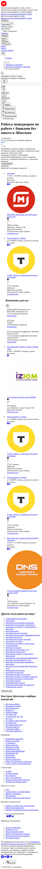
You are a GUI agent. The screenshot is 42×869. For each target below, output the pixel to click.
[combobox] (12, 76)
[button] (3, 46)
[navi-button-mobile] (3, 53)
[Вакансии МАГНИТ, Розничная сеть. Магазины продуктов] (23, 200)
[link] (5, 41)
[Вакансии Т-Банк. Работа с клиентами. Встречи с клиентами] (23, 260)
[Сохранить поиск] (3, 87)
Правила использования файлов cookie (16, 18)
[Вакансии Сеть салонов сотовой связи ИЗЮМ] (23, 376)
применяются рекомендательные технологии (20, 843)
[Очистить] (4, 81)
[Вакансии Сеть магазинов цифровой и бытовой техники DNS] (23, 570)
